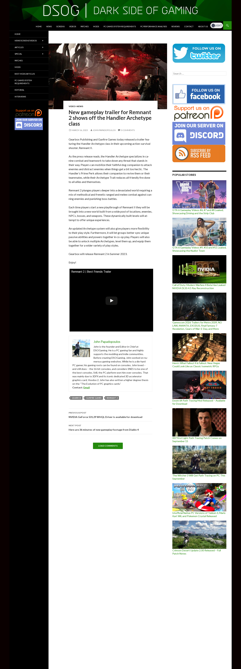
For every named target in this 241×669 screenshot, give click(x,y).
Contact (189, 26)
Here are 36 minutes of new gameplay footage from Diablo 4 (104, 427)
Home (39, 26)
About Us (203, 26)
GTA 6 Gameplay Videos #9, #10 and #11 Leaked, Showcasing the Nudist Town (199, 249)
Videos (72, 26)
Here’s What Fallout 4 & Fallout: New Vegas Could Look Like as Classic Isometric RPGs (196, 365)
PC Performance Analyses (153, 26)
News (49, 26)
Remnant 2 (112, 398)
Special (18, 54)
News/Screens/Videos (26, 40)
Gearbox (76, 398)
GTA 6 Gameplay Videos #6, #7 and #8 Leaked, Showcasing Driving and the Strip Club (198, 212)
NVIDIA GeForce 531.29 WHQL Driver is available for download (105, 414)
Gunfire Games (94, 398)
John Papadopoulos (104, 130)
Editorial (19, 90)
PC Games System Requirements (120, 26)
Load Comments (108, 445)
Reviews (175, 26)
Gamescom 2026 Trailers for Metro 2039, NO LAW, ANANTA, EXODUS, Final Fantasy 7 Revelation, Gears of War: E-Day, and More (197, 325)
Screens (60, 26)
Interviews (20, 96)
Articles (19, 47)
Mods (96, 26)
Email (86, 387)
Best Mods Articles (25, 74)
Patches (85, 26)
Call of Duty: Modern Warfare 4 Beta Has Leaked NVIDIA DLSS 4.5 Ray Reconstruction (198, 286)
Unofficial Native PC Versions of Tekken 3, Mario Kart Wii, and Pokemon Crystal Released (198, 514)
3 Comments (128, 130)
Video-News (76, 106)
